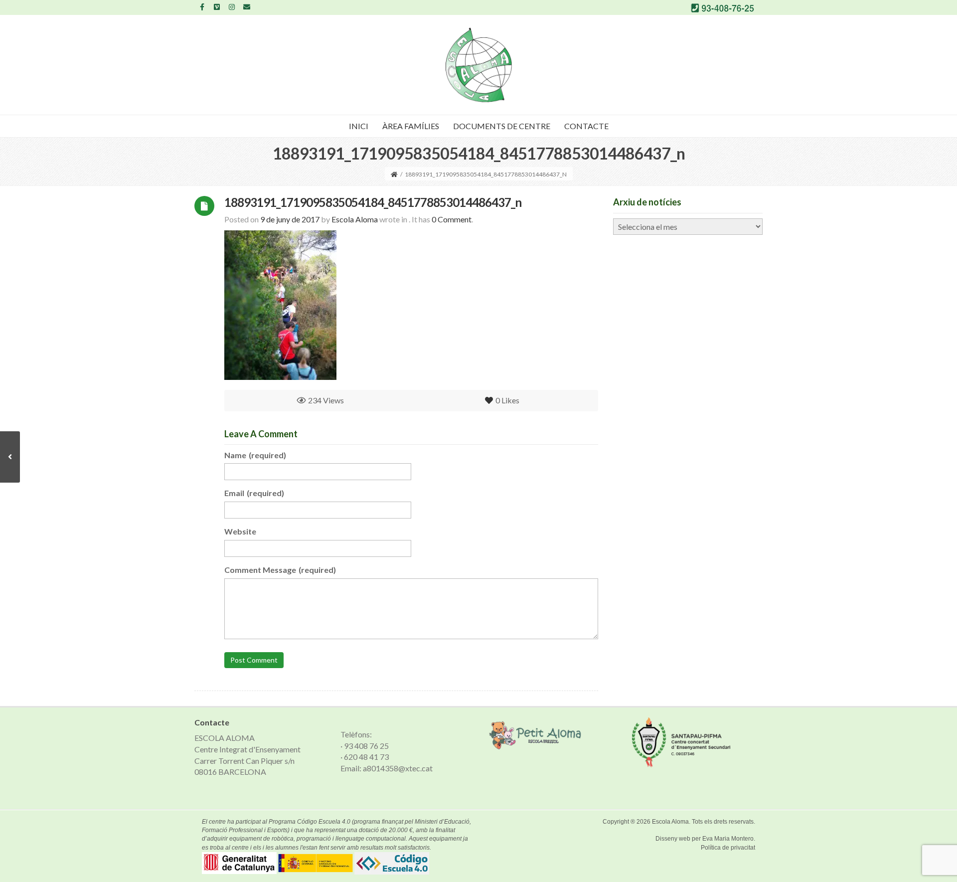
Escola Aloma (670, 821)
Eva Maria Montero (728, 838)
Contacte (586, 126)
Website (240, 531)
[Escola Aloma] (479, 64)
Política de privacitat (728, 847)
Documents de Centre (501, 126)
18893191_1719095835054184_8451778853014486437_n (372, 202)
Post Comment (254, 660)
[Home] (394, 174)
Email (254, 493)
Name (255, 455)
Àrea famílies (410, 126)
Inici (358, 126)
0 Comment (452, 219)
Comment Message (280, 569)
